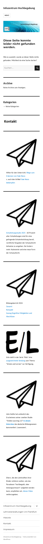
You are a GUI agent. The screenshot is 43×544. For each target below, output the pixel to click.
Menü (7, 15)
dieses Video (28, 491)
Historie (7, 518)
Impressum (8, 529)
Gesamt (9, 307)
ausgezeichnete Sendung (15, 361)
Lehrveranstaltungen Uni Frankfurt (20, 512)
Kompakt (9, 310)
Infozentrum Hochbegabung (19, 8)
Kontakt (7, 523)
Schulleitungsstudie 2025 (16, 233)
